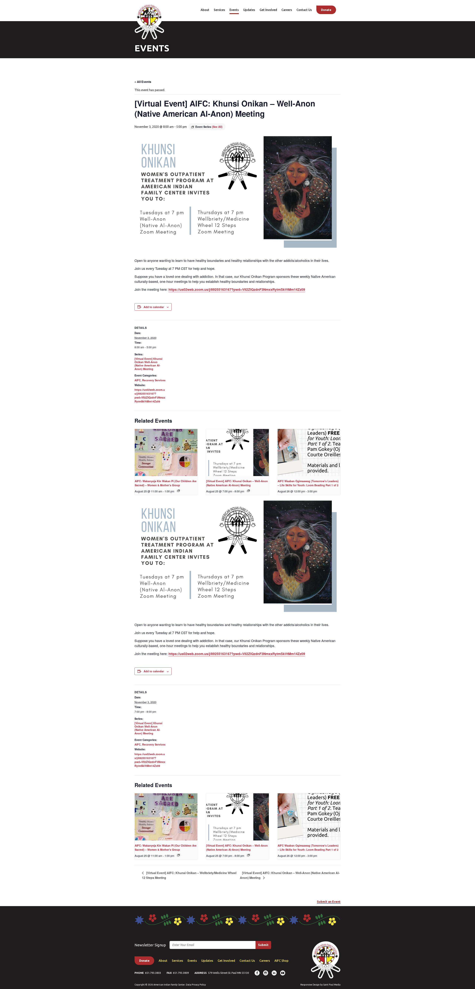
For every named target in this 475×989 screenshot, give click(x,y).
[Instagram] (265, 972)
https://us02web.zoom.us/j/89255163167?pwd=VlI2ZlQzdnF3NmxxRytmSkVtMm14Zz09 (236, 289)
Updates (249, 9)
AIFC (138, 380)
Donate (326, 9)
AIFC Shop (281, 960)
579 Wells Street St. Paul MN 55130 (228, 972)
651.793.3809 (181, 972)
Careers (286, 9)
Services (219, 9)
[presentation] (166, 452)
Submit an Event (328, 901)
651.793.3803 (153, 972)
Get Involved (268, 9)
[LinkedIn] (274, 972)
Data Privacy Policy (196, 984)
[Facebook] (257, 972)
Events (234, 9)
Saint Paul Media (331, 984)
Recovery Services (154, 380)
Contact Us (304, 9)
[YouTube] (282, 972)
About (205, 9)
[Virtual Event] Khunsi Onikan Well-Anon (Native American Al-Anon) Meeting (148, 364)
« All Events (143, 82)
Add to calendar (154, 307)
